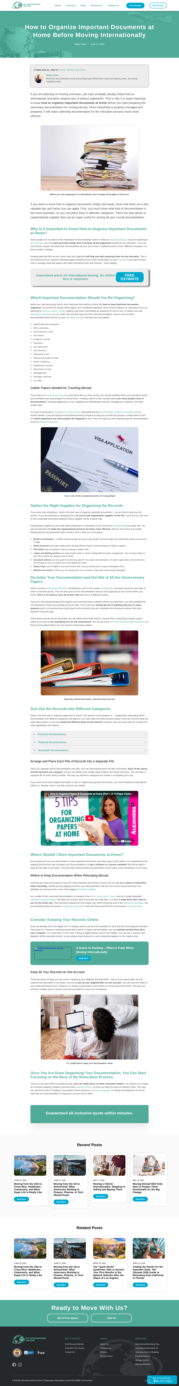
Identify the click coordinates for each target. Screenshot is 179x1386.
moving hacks (119, 526)
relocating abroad (118, 239)
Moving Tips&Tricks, (76, 70)
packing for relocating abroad (44, 314)
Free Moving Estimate (74, 1344)
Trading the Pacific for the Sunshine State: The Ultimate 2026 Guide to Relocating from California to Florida (148, 1272)
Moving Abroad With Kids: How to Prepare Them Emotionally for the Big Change (148, 1188)
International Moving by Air (146, 1348)
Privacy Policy (106, 1356)
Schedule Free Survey (74, 1348)
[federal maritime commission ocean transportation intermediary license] (18, 1353)
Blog (83, 5)
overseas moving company (43, 899)
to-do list (122, 260)
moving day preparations (73, 906)
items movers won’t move (102, 896)
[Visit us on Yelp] (42, 1353)
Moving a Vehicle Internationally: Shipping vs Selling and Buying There (109, 1187)
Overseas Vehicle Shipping (147, 1352)
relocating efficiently (57, 588)
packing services (84, 1087)
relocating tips (106, 588)
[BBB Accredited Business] (30, 1353)
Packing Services (142, 1356)
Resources (96, 5)
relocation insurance (48, 422)
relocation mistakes (86, 889)
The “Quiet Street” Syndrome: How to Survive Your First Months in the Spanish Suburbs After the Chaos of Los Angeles (108, 1272)
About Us (104, 1344)
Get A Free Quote (67, 1318)
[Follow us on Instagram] (20, 1366)
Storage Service (142, 1360)
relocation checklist (75, 317)
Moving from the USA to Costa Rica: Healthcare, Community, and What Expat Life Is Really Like (28, 1188)
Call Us (111, 1318)
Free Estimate (135, 5)
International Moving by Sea (147, 1344)
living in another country (53, 311)
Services (70, 5)
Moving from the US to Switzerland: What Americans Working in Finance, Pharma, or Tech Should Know (68, 1189)
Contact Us (113, 5)
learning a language (100, 1090)
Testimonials (105, 1348)
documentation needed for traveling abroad (120, 412)
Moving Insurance (143, 1364)
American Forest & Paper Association (128, 622)
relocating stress (134, 906)
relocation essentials (133, 903)
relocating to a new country (67, 412)
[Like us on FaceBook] (14, 1366)
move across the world (57, 395)
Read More (83, 958)
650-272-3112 (158, 5)
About (58, 5)
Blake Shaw (80, 44)
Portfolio (103, 1352)
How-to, (62, 70)
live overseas (36, 243)
